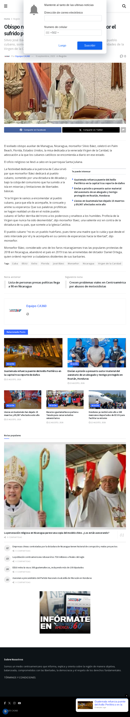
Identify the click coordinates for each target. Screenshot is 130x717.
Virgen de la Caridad (109, 263)
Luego (62, 45)
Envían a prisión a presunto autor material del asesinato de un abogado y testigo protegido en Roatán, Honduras (97, 192)
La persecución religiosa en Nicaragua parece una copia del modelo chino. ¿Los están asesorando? (56, 532)
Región (16, 18)
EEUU (25, 263)
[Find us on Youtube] (19, 703)
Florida (45, 263)
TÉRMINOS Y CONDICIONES (20, 677)
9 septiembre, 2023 (45, 56)
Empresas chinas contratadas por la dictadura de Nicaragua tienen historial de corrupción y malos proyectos (65, 546)
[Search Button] (124, 6)
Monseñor (73, 263)
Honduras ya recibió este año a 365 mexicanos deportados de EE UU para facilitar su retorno (107, 415)
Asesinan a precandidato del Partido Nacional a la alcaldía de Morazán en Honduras (52, 578)
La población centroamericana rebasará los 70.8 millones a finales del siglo (48, 556)
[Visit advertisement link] (65, 612)
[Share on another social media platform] (123, 130)
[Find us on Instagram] (14, 703)
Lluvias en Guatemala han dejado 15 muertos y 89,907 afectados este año (22, 414)
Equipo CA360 (22, 56)
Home (7, 18)
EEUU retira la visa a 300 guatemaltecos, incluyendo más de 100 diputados (48, 567)
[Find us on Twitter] (9, 703)
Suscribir (89, 45)
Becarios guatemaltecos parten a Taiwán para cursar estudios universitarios (62, 415)
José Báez (58, 263)
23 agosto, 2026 (13, 379)
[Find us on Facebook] (5, 703)
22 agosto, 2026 (55, 422)
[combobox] (52, 32)
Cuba (15, 263)
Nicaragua (88, 263)
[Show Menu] (5, 6)
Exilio (34, 263)
